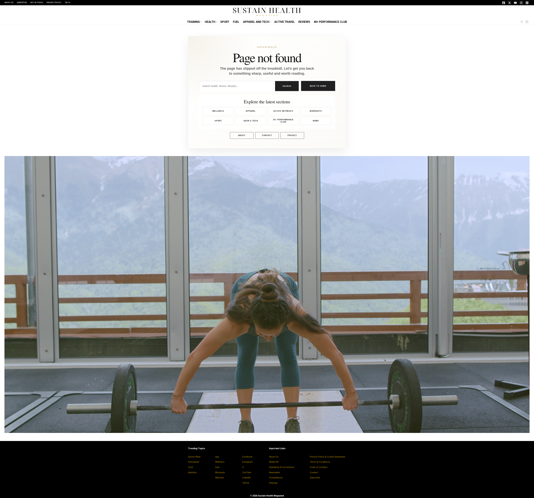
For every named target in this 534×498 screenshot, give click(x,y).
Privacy (292, 135)
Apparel (251, 111)
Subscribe (315, 477)
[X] (509, 2)
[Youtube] (515, 2)
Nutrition (192, 472)
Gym (217, 467)
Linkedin (246, 477)
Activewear (193, 462)
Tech (190, 467)
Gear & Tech (250, 121)
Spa (217, 456)
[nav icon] (527, 22)
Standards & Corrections (281, 467)
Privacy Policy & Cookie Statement (327, 456)
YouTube (246, 472)
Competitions (276, 477)
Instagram (247, 462)
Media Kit (274, 462)
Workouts (316, 111)
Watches (219, 477)
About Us (273, 456)
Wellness (218, 111)
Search (286, 86)
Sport (218, 121)
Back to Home (318, 86)
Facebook (247, 456)
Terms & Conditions (320, 462)
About (241, 135)
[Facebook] (503, 2)
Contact (267, 135)
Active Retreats (283, 111)
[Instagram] (521, 2)
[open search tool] (522, 22)
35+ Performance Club (283, 121)
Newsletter (274, 472)
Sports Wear (194, 456)
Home (316, 121)
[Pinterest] (527, 2)
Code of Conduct (318, 467)
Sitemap (273, 483)
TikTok (245, 483)
